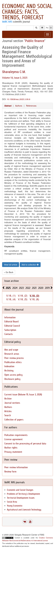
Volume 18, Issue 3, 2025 (14, 77)
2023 (21, 288)
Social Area (12, 501)
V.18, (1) (11, 295)
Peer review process (14, 358)
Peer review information (16, 467)
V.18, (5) (22, 299)
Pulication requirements (16, 435)
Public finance (34, 41)
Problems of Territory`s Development (23, 494)
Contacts (8, 334)
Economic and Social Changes (20, 490)
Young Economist (14, 505)
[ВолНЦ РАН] (24, 521)
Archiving (8, 370)
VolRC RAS (7, 21)
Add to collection (29, 264)
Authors (18, 105)
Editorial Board (11, 321)
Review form (10, 471)
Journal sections (12, 402)
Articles (8, 411)
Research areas (11, 353)
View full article (10, 264)
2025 (8, 288)
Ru (47, 27)
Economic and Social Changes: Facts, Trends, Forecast (27, 12)
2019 (47, 288)
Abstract (7, 106)
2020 (40, 288)
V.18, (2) (22, 295)
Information (10, 317)
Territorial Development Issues (21, 497)
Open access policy (13, 374)
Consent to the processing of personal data (25, 443)
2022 (28, 288)
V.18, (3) (34, 295)
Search (7, 415)
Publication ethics (13, 362)
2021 (34, 288)
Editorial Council (12, 325)
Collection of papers (13, 419)
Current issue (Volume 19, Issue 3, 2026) (23, 394)
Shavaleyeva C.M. (14, 72)
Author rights (10, 447)
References (31, 105)
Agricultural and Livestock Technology (24, 509)
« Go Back (8, 272)
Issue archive (11, 280)
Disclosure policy (12, 379)
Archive (8, 398)
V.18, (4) (11, 299)
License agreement (13, 439)
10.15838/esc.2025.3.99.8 (18, 99)
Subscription (10, 330)
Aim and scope (11, 349)
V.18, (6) (34, 299)
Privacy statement (13, 451)
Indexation (9, 366)
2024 (14, 288)
